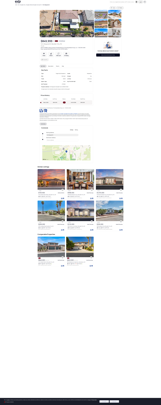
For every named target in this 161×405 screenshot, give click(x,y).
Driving (71, 129)
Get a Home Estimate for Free (108, 55)
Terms (89, 399)
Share (120, 8)
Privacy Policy (94, 399)
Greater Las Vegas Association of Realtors (69, 113)
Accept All (104, 401)
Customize (114, 401)
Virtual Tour (45, 59)
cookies (8, 399)
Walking (76, 129)
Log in (140, 2)
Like (114, 8)
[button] (67, 23)
